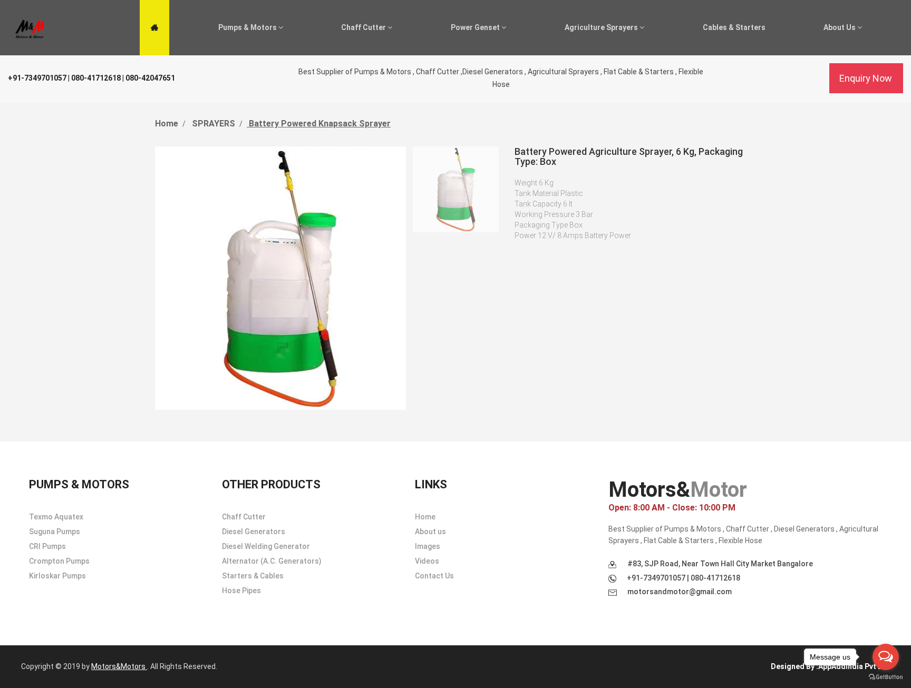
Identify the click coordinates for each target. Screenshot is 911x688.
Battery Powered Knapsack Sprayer (319, 124)
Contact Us (434, 576)
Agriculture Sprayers (602, 27)
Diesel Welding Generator (266, 546)
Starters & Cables (253, 576)
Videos (427, 561)
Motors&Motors (119, 666)
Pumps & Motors (248, 27)
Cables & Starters (734, 27)
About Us (840, 27)
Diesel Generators (253, 531)
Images (427, 546)
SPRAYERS (212, 124)
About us (430, 531)
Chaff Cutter (364, 27)
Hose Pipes (241, 590)
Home (166, 124)
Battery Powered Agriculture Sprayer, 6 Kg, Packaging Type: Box (629, 157)
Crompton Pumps (59, 561)
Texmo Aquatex (56, 517)
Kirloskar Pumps (57, 576)
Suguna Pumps (54, 531)
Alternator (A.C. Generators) (272, 561)
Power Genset (476, 27)
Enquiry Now (865, 78)
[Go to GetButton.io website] (886, 677)
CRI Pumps (47, 546)
